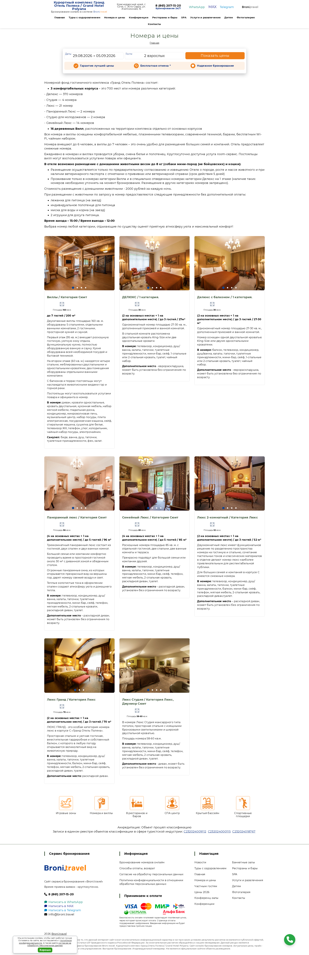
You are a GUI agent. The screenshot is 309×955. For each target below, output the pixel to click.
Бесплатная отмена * (155, 65)
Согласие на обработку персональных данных (151, 874)
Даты (68, 53)
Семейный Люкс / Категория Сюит (150, 517)
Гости (129, 53)
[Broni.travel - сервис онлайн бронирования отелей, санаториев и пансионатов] (65, 868)
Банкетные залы (243, 862)
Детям (228, 17)
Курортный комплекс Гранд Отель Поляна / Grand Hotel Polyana (79, 5)
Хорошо (45, 949)
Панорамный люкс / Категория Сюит (77, 517)
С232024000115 (219, 831)
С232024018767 (243, 831)
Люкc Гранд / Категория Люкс (71, 699)
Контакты (154, 24)
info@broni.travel (61, 914)
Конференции (138, 17)
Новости (200, 862)
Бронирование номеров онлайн (142, 862)
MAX (212, 7)
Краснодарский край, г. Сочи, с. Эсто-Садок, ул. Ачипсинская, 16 (131, 6)
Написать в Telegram (64, 910)
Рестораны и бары (164, 17)
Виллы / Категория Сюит (67, 297)
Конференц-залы (206, 897)
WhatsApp (197, 7)
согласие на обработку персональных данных (49, 944)
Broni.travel (59, 933)
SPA (183, 17)
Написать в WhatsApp (65, 902)
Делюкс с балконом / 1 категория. (224, 297)
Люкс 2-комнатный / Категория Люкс (227, 517)
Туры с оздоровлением (84, 17)
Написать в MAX (61, 906)
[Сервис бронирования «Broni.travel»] (250, 7)
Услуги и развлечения (205, 17)
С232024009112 (195, 831)
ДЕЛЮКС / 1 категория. (140, 297)
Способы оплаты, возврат (137, 868)
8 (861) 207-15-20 (168, 5)
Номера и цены (114, 17)
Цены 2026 (201, 892)
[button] (73, 288)
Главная (59, 17)
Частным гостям (205, 886)
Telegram (227, 7)
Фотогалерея (246, 17)
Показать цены (215, 55)
